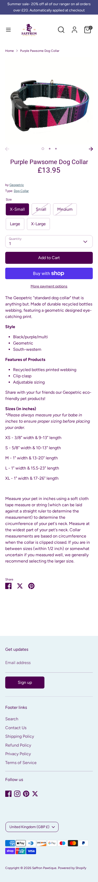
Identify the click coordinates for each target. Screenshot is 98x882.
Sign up (25, 682)
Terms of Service (21, 762)
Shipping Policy (19, 736)
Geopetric (16, 185)
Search (11, 718)
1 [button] (43, 148)
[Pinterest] (26, 794)
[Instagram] (17, 794)
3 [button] (56, 148)
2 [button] (49, 148)
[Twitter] (35, 794)
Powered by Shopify (72, 868)
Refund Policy (18, 745)
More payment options (49, 286)
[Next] (91, 149)
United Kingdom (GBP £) (29, 827)
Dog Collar (21, 191)
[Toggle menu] (8, 29)
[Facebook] (8, 794)
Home (9, 51)
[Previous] (7, 149)
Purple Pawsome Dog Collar (39, 51)
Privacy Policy (18, 753)
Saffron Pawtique (44, 868)
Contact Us (15, 727)
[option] (49, 100)
